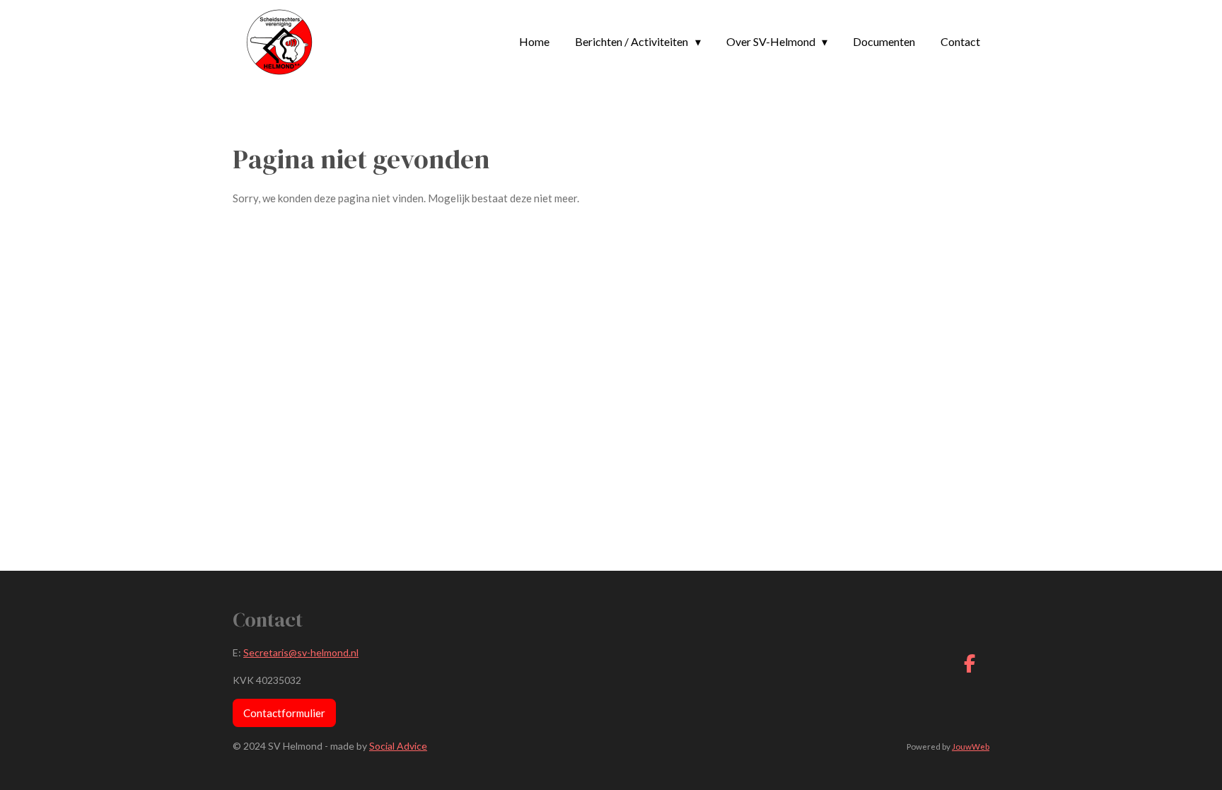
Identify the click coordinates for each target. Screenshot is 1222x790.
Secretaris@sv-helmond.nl (301, 652)
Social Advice (398, 746)
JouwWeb (970, 746)
